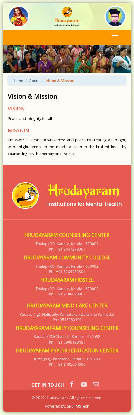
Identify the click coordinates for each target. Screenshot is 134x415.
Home (17, 80)
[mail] (96, 384)
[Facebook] (71, 384)
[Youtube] (84, 384)
